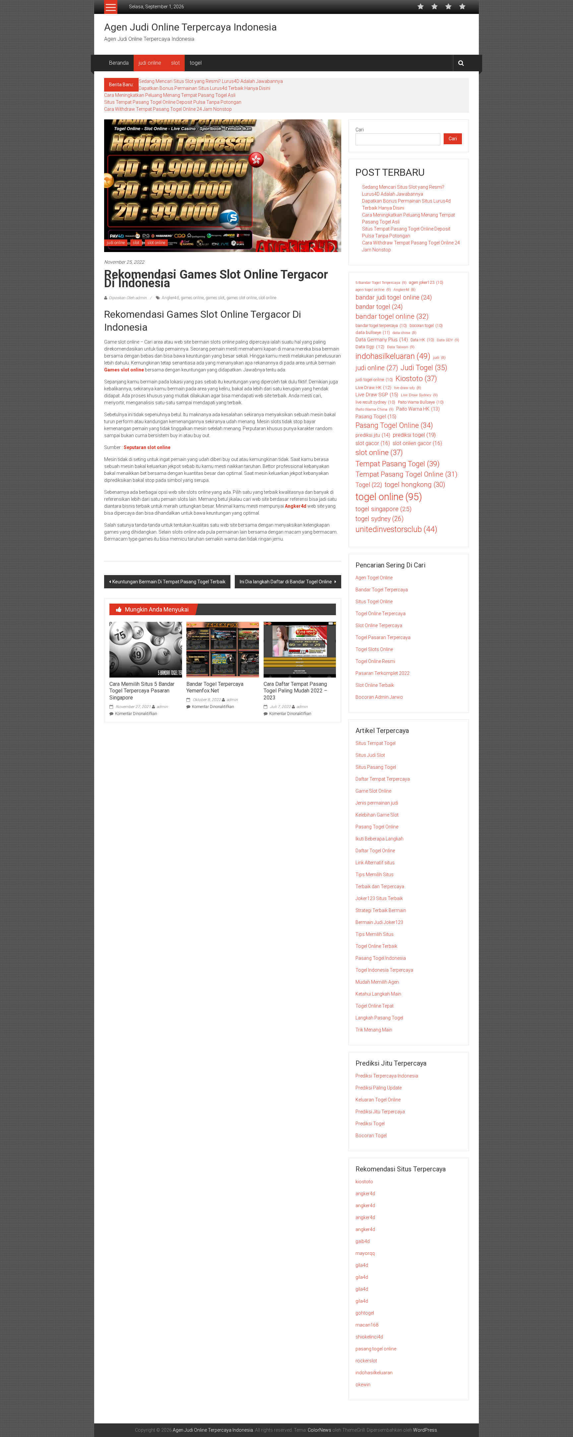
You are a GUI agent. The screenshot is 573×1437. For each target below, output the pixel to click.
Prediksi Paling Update (378, 1087)
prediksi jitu (372, 435)
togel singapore (383, 509)
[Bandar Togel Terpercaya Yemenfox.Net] (222, 649)
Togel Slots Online (374, 649)
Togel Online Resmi (375, 661)
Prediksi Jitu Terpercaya (380, 1111)
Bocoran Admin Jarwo (379, 697)
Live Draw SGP (376, 395)
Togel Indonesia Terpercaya (384, 970)
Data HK (422, 340)
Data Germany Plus (381, 340)
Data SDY (448, 340)
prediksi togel (414, 434)
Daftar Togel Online (375, 850)
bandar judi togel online (393, 297)
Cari (359, 129)
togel (196, 63)
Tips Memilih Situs (374, 874)
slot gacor (372, 443)
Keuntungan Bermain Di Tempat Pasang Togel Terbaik (168, 581)
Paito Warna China (374, 409)
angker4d (365, 1193)
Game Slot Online (373, 791)
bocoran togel (426, 325)
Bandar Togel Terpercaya (381, 589)
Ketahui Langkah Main (378, 994)
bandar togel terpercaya (381, 325)
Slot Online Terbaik (374, 685)
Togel (368, 484)
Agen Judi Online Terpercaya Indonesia (190, 27)
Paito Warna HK (418, 409)
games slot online (241, 297)
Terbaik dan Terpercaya (379, 886)
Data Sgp (369, 346)
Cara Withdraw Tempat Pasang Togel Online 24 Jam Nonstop (168, 109)
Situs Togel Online (374, 601)
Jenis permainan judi (376, 803)
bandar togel (379, 306)
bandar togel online (392, 316)
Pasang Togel (375, 417)
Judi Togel (424, 367)
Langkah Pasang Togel (379, 1017)
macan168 (366, 1325)
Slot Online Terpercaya (378, 625)
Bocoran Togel (371, 1135)
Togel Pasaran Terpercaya (383, 637)
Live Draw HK (373, 387)
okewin (362, 1384)
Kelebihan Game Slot (377, 814)
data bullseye (372, 332)
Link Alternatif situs (375, 862)
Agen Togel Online (374, 577)
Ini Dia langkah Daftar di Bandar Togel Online (286, 581)
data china (404, 333)
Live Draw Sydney (419, 395)
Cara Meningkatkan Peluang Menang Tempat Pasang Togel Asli (169, 95)
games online (192, 297)
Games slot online (124, 369)
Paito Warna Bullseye (421, 402)
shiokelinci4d (369, 1336)
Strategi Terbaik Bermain (380, 910)
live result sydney (375, 402)
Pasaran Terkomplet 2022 (382, 673)
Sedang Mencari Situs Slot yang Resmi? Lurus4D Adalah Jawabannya (211, 81)
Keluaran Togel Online (378, 1099)
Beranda (119, 63)
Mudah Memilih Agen (377, 982)
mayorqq (365, 1253)
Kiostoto (416, 378)
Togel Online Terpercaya (380, 613)
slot (175, 63)
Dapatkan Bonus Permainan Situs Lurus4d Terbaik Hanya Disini (204, 88)
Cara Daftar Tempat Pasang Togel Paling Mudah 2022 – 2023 (295, 691)
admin (162, 706)
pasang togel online (375, 1348)
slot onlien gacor (417, 443)
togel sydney (379, 519)
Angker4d (170, 297)
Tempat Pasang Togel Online (406, 474)
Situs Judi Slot (370, 755)
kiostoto (364, 1181)
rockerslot (366, 1360)
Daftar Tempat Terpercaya (382, 779)
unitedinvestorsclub (396, 529)
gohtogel (364, 1313)
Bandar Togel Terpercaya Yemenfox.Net (214, 687)
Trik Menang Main (373, 1029)
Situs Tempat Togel (375, 743)
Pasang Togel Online (394, 425)
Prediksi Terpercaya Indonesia (386, 1075)
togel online (388, 496)
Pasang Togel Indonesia (380, 958)
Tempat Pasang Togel (397, 463)
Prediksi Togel (370, 1123)
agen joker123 (426, 282)
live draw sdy (407, 388)
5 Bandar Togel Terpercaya (381, 282)
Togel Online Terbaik (376, 946)
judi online (150, 63)
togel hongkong (415, 485)
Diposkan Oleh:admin (128, 297)
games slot (215, 297)
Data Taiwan (400, 347)
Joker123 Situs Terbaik (379, 898)
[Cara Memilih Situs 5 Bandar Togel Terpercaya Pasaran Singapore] (145, 649)
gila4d (361, 1265)
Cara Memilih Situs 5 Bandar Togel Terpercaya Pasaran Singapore (141, 691)
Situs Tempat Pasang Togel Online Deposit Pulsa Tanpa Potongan (172, 102)
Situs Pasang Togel (375, 767)
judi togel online (374, 379)
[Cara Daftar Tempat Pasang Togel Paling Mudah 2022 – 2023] (300, 649)
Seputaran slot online (147, 447)
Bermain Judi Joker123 (379, 922)
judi (439, 358)
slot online (156, 242)
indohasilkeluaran (392, 356)
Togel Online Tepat (374, 1006)
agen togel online (373, 289)
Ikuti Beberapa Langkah (379, 838)
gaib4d (362, 1241)
